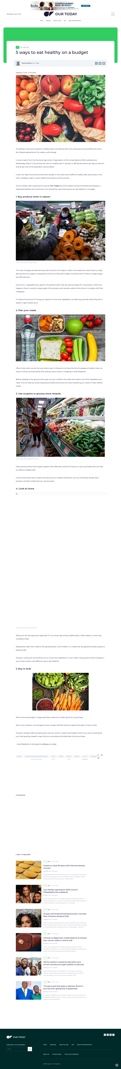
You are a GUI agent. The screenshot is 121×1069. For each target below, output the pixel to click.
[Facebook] (103, 63)
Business (48, 20)
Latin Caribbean (85, 757)
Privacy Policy (56, 1054)
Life (65, 20)
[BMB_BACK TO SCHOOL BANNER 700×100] (60, 6)
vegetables (93, 756)
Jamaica (76, 756)
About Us (46, 1054)
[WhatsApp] (96, 63)
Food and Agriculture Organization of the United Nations (36, 757)
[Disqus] (60, 818)
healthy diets (69, 757)
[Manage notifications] (116, 1065)
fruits (61, 756)
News (41, 20)
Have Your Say (57, 20)
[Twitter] (100, 63)
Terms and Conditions (71, 1054)
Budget (19, 756)
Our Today (60, 14)
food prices (53, 757)
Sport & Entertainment (75, 20)
